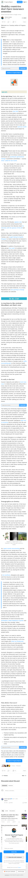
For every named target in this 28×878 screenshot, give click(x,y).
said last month (22, 127)
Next (23, 775)
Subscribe (19, 2)
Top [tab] (3, 810)
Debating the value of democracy (9, 818)
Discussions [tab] (12, 810)
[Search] (25, 810)
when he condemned (17, 641)
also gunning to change (17, 289)
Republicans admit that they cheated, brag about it (9, 815)
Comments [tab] (4, 785)
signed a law (18, 222)
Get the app (21, 871)
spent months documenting (11, 548)
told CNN (15, 111)
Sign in (25, 2)
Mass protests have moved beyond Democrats (9, 826)
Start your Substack (10, 871)
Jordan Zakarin (8, 17)
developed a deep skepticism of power (12, 620)
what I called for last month (9, 160)
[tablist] (7, 785)
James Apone (7, 798)
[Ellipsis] (26, 799)
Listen (24, 18)
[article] (14, 818)
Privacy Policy (16, 863)
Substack (7, 875)
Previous (6, 775)
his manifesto (6, 575)
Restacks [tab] (11, 785)
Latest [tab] (6, 810)
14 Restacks (18, 765)
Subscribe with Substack (15, 857)
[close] (24, 829)
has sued (11, 248)
